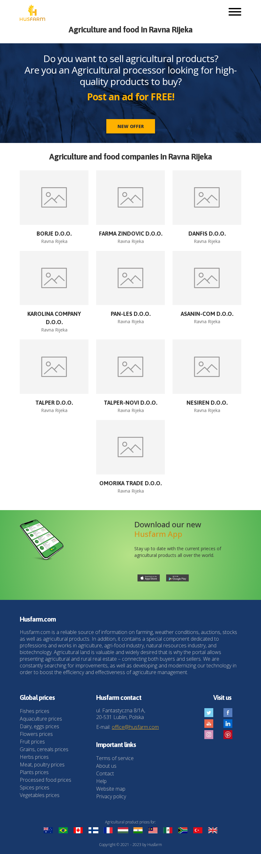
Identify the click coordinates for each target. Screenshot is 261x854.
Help (101, 781)
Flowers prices (36, 733)
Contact (105, 773)
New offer (130, 126)
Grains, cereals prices (44, 749)
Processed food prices (45, 779)
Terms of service (115, 758)
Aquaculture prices (41, 718)
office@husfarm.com (135, 726)
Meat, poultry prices (42, 764)
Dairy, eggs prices (39, 726)
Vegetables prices (40, 795)
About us (106, 765)
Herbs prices (34, 756)
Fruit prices (32, 741)
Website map (110, 788)
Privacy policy (111, 796)
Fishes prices (34, 711)
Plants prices (34, 772)
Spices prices (34, 787)
